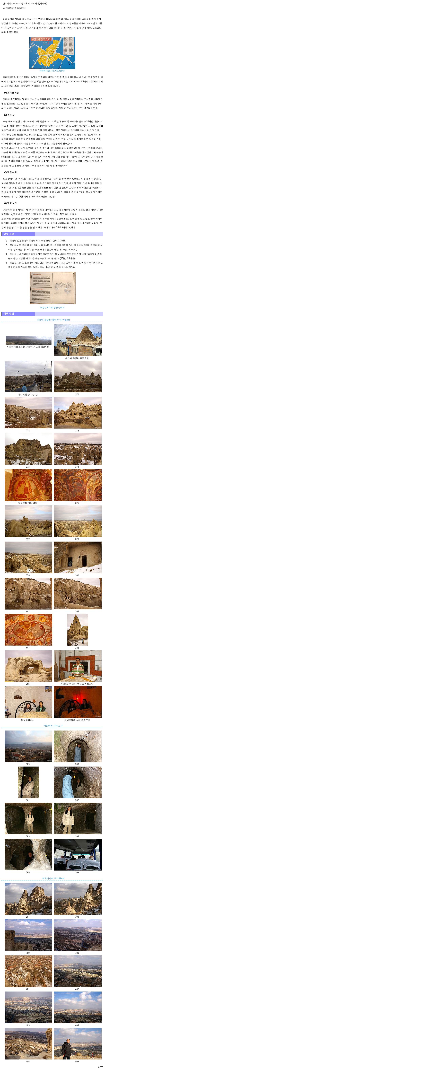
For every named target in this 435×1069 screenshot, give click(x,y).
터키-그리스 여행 (15, 3)
